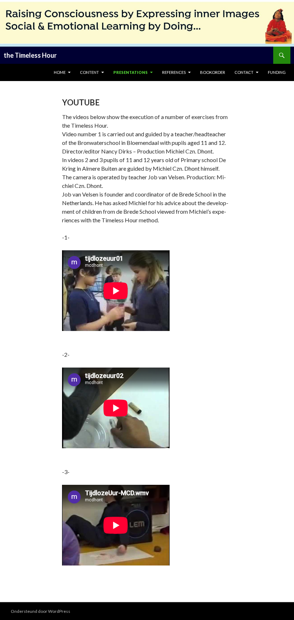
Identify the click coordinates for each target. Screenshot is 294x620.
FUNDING (277, 72)
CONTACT (243, 72)
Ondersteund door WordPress (40, 611)
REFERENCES (174, 72)
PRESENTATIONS (130, 72)
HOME (60, 72)
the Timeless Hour (30, 55)
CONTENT (89, 72)
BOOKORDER (212, 72)
